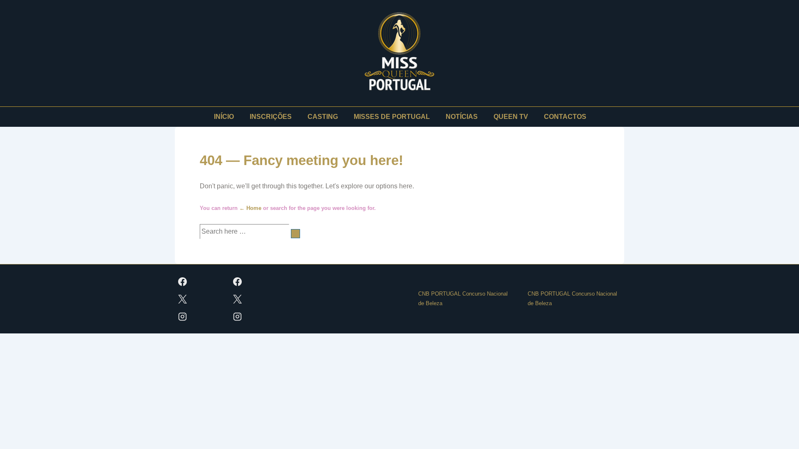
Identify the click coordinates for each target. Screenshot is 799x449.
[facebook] (183, 281)
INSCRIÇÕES (271, 116)
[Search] (295, 233)
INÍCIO (224, 116)
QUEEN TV (511, 116)
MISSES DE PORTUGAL (392, 116)
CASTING (323, 116)
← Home (250, 208)
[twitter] (183, 299)
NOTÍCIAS (462, 116)
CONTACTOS (565, 116)
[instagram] (183, 316)
